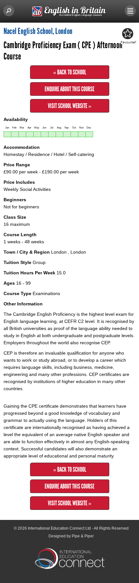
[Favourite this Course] (127, 36)
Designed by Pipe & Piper (71, 536)
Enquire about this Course (69, 89)
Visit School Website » (69, 106)
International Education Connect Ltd (59, 528)
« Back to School (69, 72)
